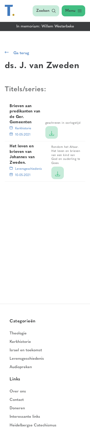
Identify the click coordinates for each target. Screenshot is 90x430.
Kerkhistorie (23, 128)
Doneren (17, 408)
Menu (70, 11)
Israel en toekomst (26, 350)
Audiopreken (21, 367)
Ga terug (21, 53)
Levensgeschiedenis (28, 168)
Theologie (18, 333)
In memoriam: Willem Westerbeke (45, 26)
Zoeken (42, 11)
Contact (17, 400)
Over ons (18, 391)
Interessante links (25, 417)
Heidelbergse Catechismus (33, 425)
